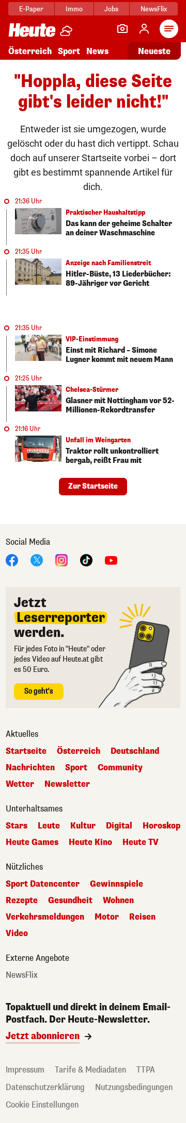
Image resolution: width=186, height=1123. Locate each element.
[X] (36, 559)
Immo (74, 9)
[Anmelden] (144, 29)
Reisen (142, 917)
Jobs (111, 9)
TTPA (145, 1069)
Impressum (25, 1069)
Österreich (30, 51)
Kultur (83, 826)
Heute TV (140, 842)
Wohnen (118, 900)
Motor (107, 917)
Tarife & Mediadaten (90, 1069)
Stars (16, 826)
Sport (69, 51)
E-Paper (31, 9)
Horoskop (161, 826)
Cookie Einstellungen (42, 1104)
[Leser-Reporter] (122, 29)
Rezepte (22, 900)
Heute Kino (90, 842)
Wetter (20, 784)
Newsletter (67, 784)
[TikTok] (86, 559)
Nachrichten (30, 768)
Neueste (154, 51)
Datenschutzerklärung (45, 1087)
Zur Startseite (93, 486)
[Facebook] (12, 559)
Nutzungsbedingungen (134, 1087)
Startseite (26, 751)
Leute (49, 826)
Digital (119, 826)
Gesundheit (70, 900)
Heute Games (32, 842)
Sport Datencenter (43, 884)
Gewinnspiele (116, 884)
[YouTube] (111, 559)
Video (17, 933)
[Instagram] (61, 559)
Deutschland (135, 751)
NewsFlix (154, 9)
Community (120, 768)
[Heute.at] (32, 30)
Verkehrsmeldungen (45, 917)
